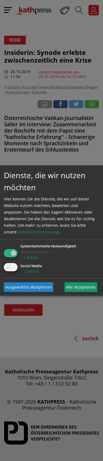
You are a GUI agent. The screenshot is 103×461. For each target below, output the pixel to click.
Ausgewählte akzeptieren (28, 287)
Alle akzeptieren (81, 287)
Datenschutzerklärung (38, 231)
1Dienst (29, 257)
